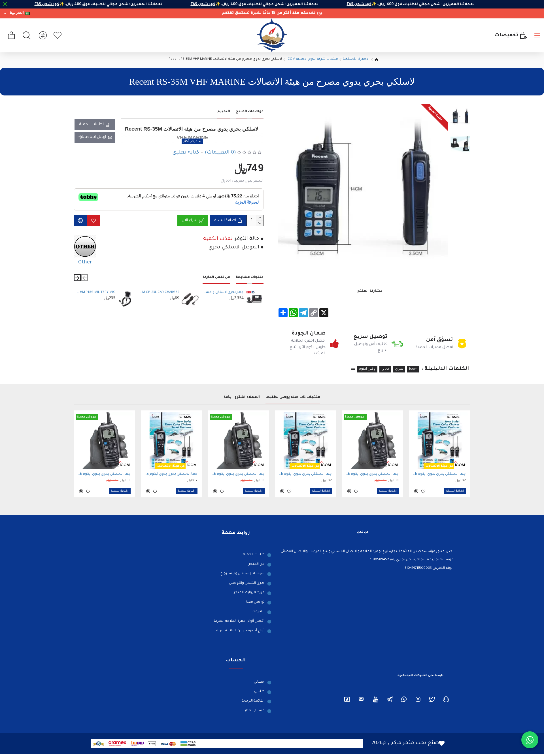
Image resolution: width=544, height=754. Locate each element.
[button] (84, 277)
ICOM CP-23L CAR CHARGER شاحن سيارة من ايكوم (159, 292)
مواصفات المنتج (250, 112)
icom (413, 369)
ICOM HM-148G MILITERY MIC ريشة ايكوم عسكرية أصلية (95, 292)
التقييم (223, 112)
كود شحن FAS (346, 5)
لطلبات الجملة (91, 124)
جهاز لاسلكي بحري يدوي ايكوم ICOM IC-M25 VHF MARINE (438, 474)
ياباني (385, 369)
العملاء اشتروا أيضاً (242, 397)
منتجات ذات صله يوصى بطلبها (292, 397)
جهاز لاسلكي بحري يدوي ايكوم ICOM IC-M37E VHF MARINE (371, 474)
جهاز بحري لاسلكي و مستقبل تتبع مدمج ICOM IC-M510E (223, 292)
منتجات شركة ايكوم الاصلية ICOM (312, 59)
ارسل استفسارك (91, 137)
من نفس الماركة (216, 277)
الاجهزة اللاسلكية (356, 59)
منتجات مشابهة (250, 277)
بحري (399, 369)
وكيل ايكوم (367, 369)
